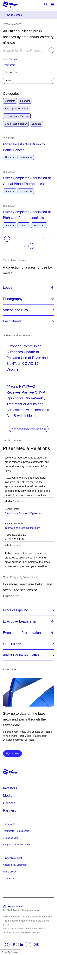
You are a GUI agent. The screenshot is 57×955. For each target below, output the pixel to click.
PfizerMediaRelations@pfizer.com (24, 513)
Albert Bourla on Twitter (21, 655)
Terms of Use (10, 871)
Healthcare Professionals (16, 831)
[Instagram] (28, 944)
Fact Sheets (12, 321)
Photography (13, 299)
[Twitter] (7, 944)
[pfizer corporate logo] (10, 4)
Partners (9, 810)
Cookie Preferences (10, 952)
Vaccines (36, 124)
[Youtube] (36, 944)
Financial (25, 101)
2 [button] (20, 239)
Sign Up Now (14, 753)
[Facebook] (14, 944)
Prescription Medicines (16, 108)
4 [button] (32, 239)
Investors (10, 788)
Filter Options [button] (10, 59)
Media (7, 796)
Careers (9, 803)
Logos (7, 287)
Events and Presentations (23, 633)
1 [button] (14, 239)
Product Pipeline (15, 610)
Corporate (10, 101)
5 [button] (38, 239)
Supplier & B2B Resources (17, 844)
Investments (25, 157)
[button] (28, 65)
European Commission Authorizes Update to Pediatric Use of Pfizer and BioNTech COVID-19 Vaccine (27, 357)
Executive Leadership (19, 621)
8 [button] (25, 247)
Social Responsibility (16, 124)
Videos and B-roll (16, 310)
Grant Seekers (10, 838)
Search (46, 4)
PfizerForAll (9, 824)
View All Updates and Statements (28, 429)
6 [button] (44, 239)
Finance (23, 225)
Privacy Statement (12, 858)
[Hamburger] (52, 4)
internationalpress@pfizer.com (22, 527)
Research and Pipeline (17, 116)
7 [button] (49, 239)
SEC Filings (12, 644)
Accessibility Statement (15, 865)
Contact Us (8, 878)
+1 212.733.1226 (15, 539)
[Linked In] (21, 944)
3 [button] (26, 239)
